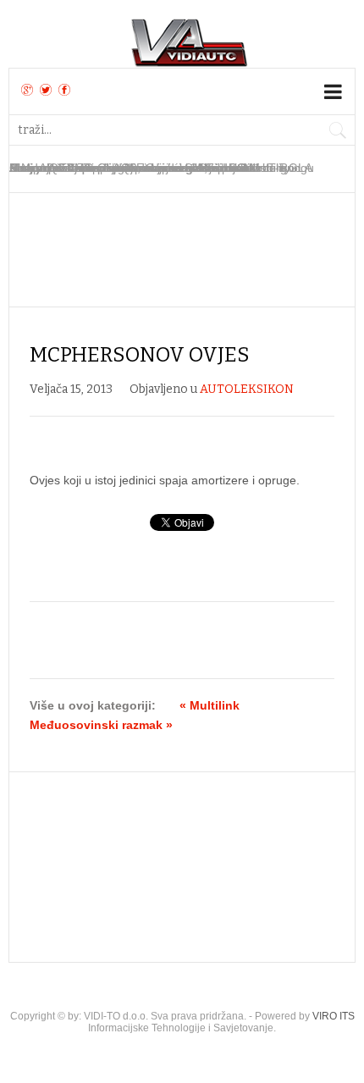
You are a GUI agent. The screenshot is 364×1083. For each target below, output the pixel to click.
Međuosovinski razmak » (101, 725)
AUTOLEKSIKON (247, 389)
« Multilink (209, 705)
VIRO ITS (333, 1016)
